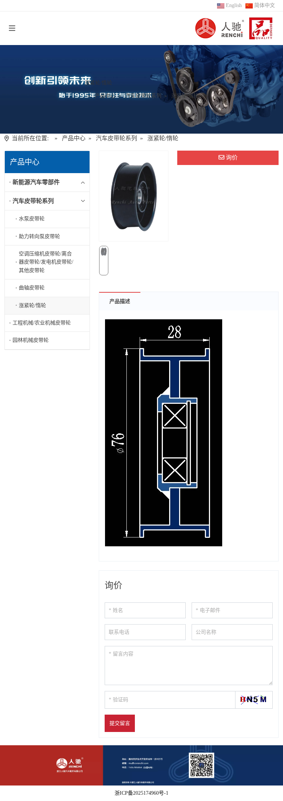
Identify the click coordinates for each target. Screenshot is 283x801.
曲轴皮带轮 (32, 288)
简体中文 (264, 5)
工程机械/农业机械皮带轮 (42, 323)
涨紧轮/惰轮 (32, 305)
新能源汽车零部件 (36, 182)
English (234, 5)
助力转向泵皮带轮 (39, 236)
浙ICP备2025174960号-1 (141, 793)
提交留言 (119, 723)
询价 (232, 157)
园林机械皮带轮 (31, 340)
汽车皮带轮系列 (33, 201)
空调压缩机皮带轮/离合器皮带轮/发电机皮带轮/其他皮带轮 (46, 262)
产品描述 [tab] (119, 301)
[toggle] (12, 28)
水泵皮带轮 (32, 218)
